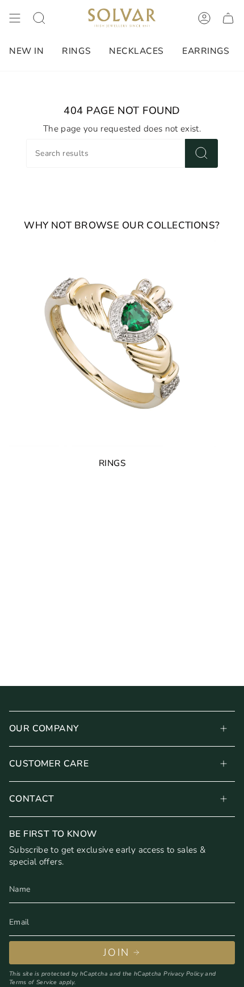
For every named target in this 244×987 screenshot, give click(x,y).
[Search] (201, 153)
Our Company (43, 728)
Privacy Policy (183, 973)
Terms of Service (33, 982)
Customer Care (49, 763)
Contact (31, 799)
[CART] (228, 18)
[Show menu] (14, 18)
